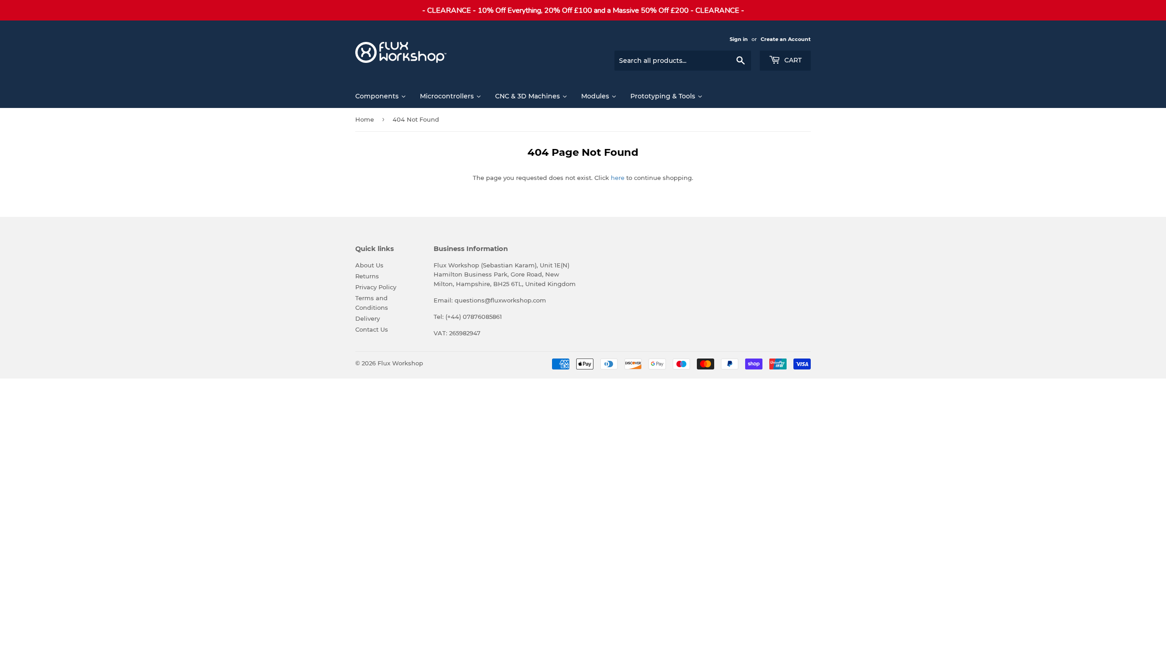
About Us (369, 265)
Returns (367, 276)
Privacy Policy (375, 287)
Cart (792, 60)
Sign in (739, 39)
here (617, 177)
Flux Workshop (400, 363)
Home (364, 119)
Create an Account (786, 39)
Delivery (367, 318)
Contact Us (371, 329)
